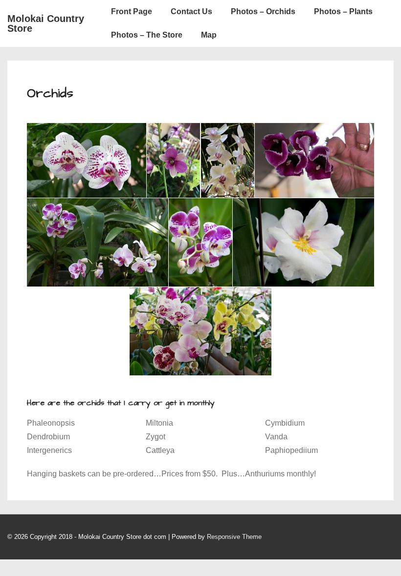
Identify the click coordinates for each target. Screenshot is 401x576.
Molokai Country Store (45, 23)
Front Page (131, 11)
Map (209, 35)
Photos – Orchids (263, 11)
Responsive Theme (234, 536)
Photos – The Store (146, 35)
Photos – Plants (343, 11)
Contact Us (191, 11)
